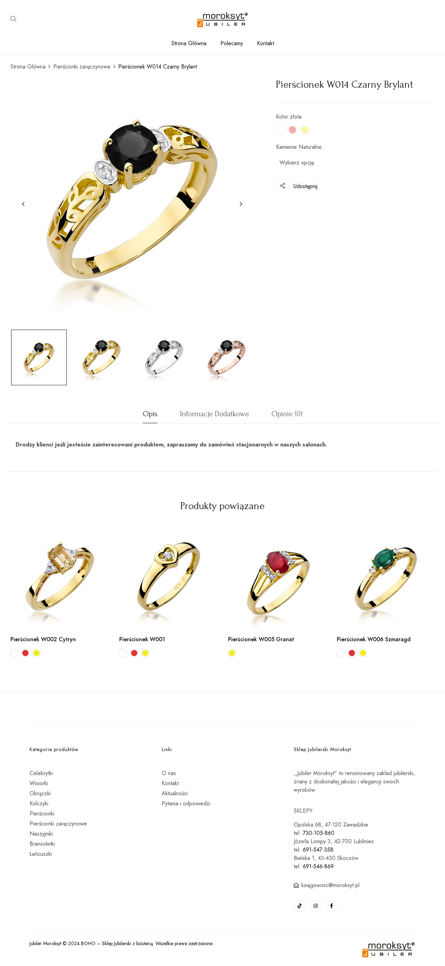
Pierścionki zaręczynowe (82, 67)
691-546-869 (318, 866)
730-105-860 (318, 833)
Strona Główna (28, 67)
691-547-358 (318, 850)
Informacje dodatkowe (214, 414)
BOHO (88, 943)
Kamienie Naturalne (299, 147)
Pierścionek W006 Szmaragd (374, 639)
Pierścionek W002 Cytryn (43, 639)
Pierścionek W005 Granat (261, 639)
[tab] (150, 415)
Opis (150, 414)
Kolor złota (288, 117)
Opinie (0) (287, 414)
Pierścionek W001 (142, 639)
